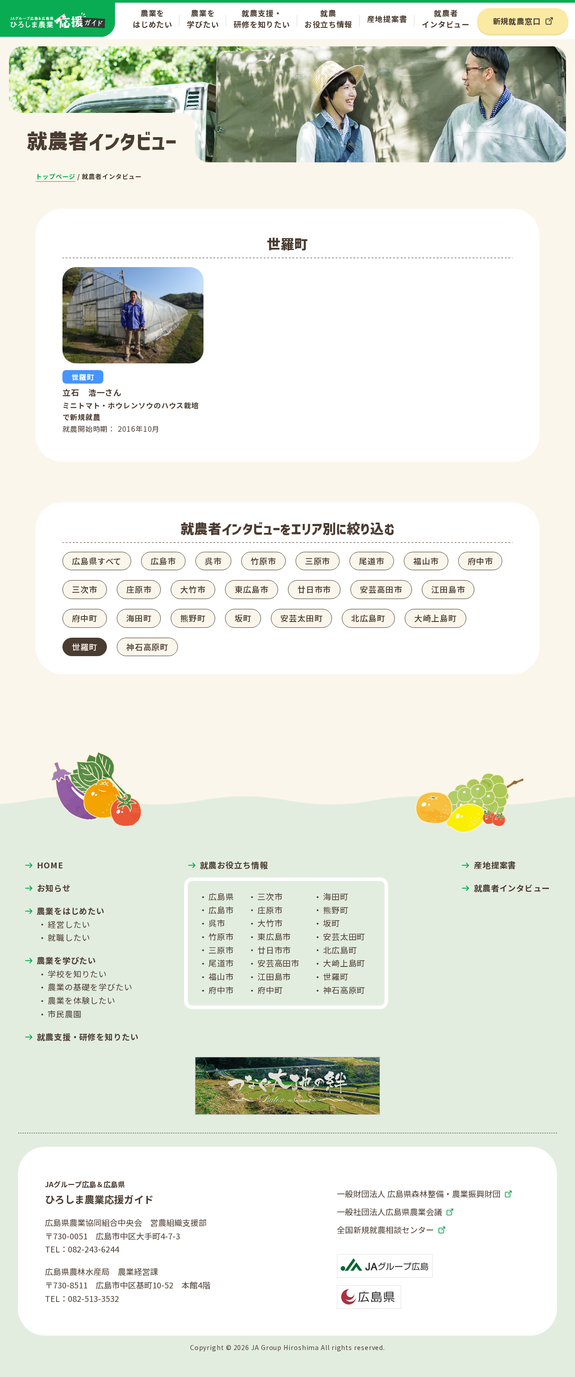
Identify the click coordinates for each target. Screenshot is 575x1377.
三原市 (318, 561)
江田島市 (448, 589)
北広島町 (368, 618)
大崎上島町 (435, 618)
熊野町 (193, 618)
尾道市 (372, 561)
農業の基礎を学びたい (90, 987)
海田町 (139, 618)
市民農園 (65, 1013)
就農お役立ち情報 (329, 18)
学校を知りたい (77, 973)
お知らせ (54, 888)
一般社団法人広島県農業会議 (389, 1211)
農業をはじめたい (153, 18)
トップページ (55, 176)
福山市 (426, 561)
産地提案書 (387, 18)
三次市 (84, 589)
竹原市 (263, 561)
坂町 (243, 618)
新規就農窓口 (517, 21)
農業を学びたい (203, 18)
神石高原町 (147, 647)
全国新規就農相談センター (385, 1229)
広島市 (163, 561)
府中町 (84, 618)
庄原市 (139, 589)
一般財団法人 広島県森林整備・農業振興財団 (418, 1193)
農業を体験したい (81, 1000)
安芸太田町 (301, 618)
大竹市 (193, 589)
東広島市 (251, 589)
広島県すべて (97, 561)
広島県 (221, 896)
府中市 (480, 561)
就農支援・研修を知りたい (262, 18)
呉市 (213, 561)
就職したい (69, 937)
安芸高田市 (381, 589)
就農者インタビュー (446, 18)
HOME (50, 865)
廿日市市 (314, 589)
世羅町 (84, 647)
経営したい (69, 924)
